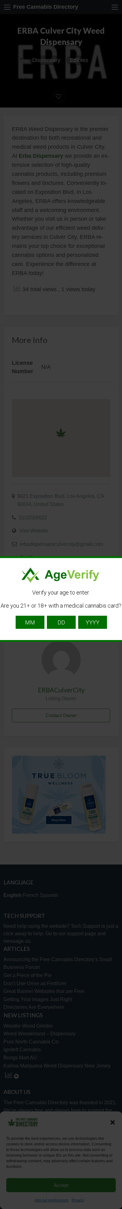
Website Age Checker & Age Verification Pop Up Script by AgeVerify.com (114, 1207)
